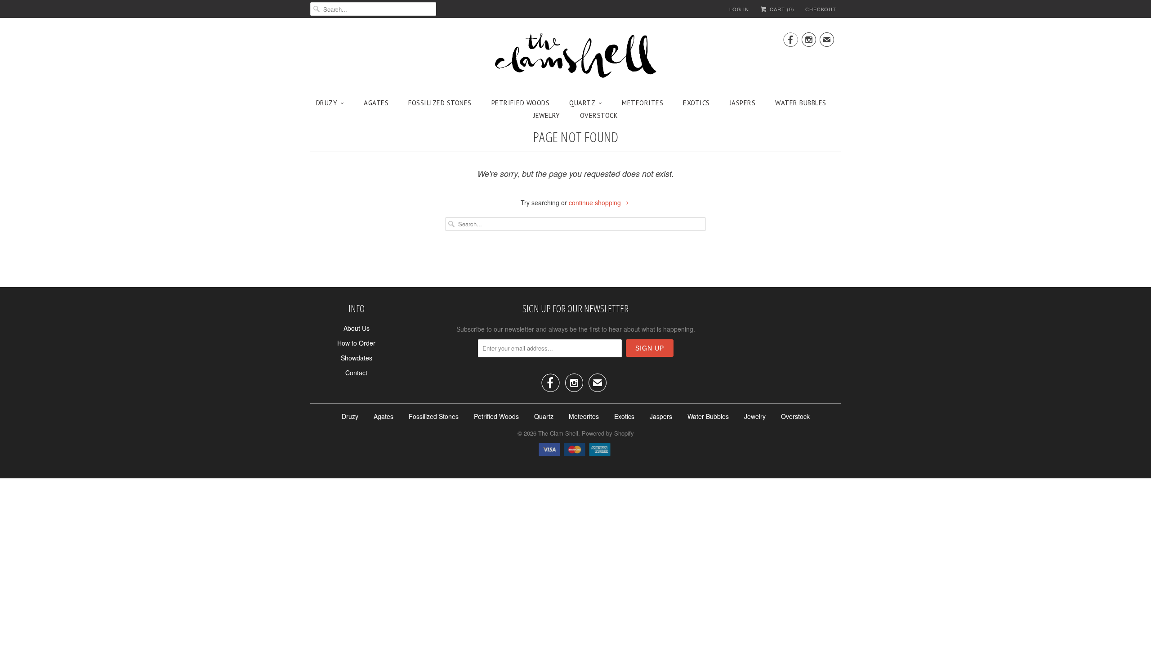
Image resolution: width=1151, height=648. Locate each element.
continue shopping (596, 202)
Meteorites (642, 103)
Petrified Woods (520, 103)
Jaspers (743, 103)
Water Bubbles (800, 103)
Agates (376, 103)
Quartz (582, 103)
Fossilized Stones (440, 103)
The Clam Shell (558, 433)
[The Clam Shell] (575, 56)
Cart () (781, 9)
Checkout (820, 9)
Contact (356, 372)
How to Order (356, 342)
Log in (739, 9)
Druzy (327, 103)
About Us (357, 328)
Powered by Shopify (608, 433)
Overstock (599, 115)
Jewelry (546, 115)
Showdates (356, 357)
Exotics (696, 103)
